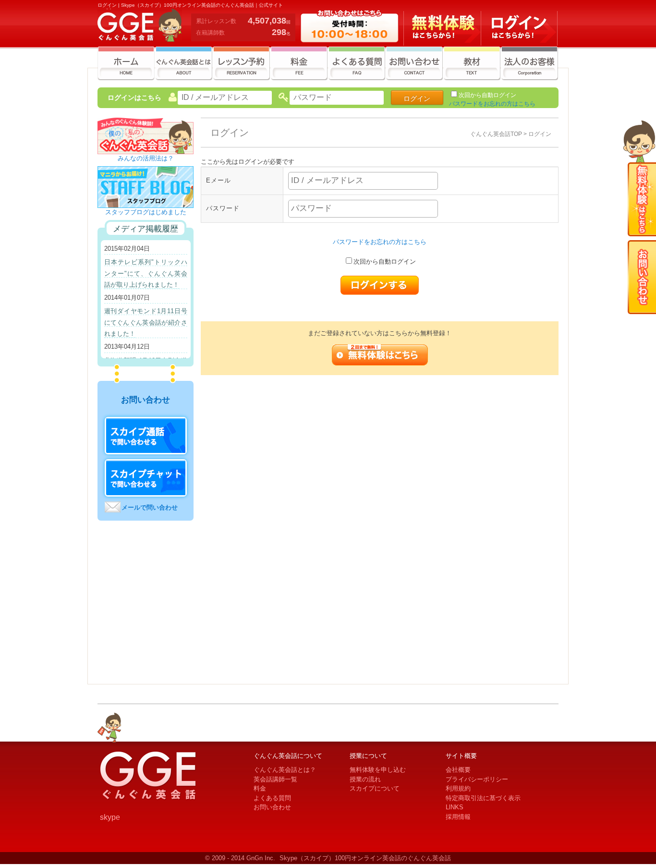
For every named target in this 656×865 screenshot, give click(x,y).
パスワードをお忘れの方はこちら (492, 103)
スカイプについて (375, 788)
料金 (260, 788)
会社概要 (458, 769)
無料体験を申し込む (378, 769)
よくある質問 (272, 798)
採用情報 (458, 816)
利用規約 (458, 788)
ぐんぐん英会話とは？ (285, 769)
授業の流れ (365, 779)
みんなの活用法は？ (146, 158)
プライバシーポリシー (477, 779)
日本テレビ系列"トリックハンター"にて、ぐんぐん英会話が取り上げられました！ (145, 273)
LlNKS (454, 807)
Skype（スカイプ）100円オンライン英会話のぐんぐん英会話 (365, 858)
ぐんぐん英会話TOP (496, 134)
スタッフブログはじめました (145, 212)
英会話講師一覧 (275, 779)
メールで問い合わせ (149, 507)
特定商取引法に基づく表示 (483, 798)
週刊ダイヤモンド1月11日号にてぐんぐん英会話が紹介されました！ (145, 322)
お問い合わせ (272, 807)
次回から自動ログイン (487, 95)
